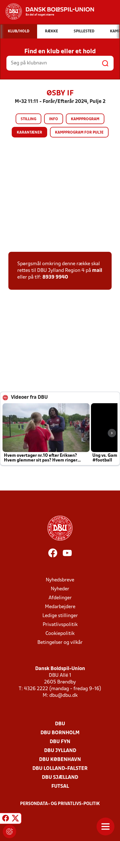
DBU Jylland (60, 750)
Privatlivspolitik (60, 624)
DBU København (60, 759)
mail (97, 270)
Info (53, 119)
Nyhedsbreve (60, 580)
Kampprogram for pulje (79, 132)
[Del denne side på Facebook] (5, 819)
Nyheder (60, 589)
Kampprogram (85, 119)
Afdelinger (60, 598)
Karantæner (29, 132)
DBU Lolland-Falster (60, 768)
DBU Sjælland (60, 777)
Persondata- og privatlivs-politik (60, 804)
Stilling (28, 119)
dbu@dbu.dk (63, 695)
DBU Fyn (60, 742)
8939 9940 (55, 277)
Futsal (60, 786)
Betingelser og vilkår (60, 642)
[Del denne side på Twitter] (15, 819)
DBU (60, 724)
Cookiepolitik (60, 633)
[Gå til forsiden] (47, 11)
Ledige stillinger (60, 615)
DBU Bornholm (60, 733)
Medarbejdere (60, 607)
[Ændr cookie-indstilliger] (9, 831)
